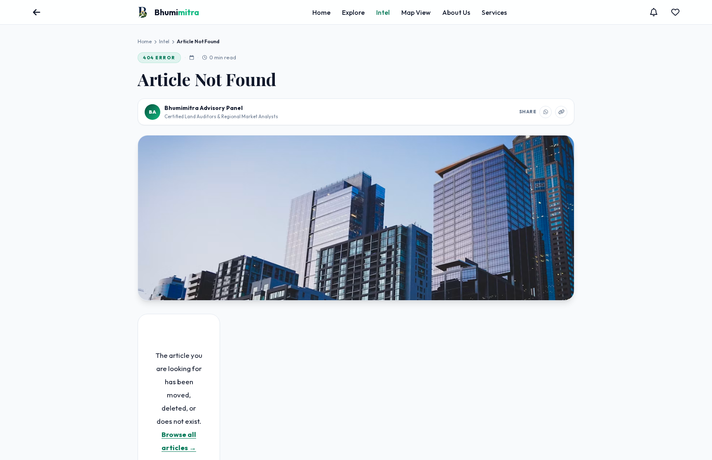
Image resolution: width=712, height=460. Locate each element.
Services (494, 12)
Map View (416, 12)
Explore (353, 12)
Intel (383, 12)
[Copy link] (561, 112)
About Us (456, 12)
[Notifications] (654, 12)
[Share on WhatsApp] (545, 112)
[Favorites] (675, 12)
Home (321, 12)
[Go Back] (36, 12)
